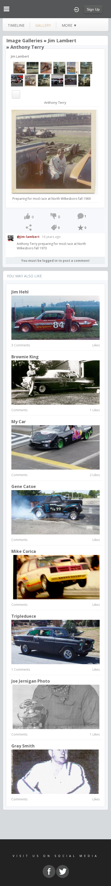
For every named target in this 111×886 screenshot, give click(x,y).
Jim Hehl (20, 292)
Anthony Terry (27, 47)
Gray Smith (23, 746)
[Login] (76, 9)
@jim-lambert (28, 237)
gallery (43, 25)
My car (18, 421)
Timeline (16, 25)
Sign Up (93, 9)
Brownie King (25, 357)
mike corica (23, 551)
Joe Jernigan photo (30, 681)
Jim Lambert (62, 40)
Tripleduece (23, 616)
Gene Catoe (23, 486)
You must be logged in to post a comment (55, 260)
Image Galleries (24, 40)
